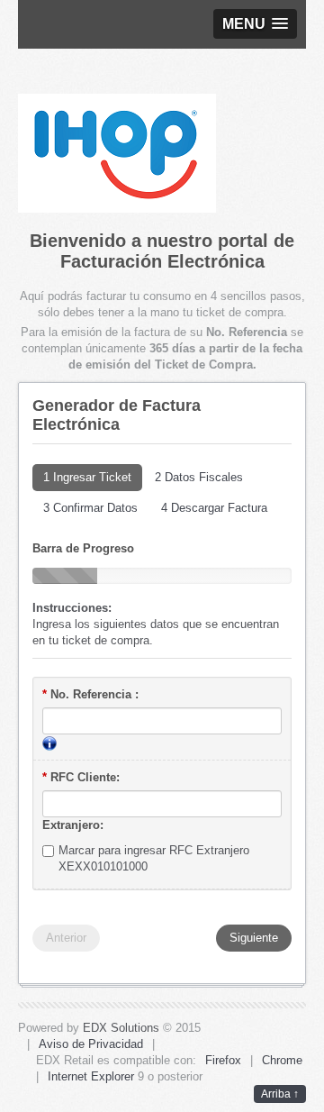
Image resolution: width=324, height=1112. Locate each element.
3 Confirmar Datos (90, 508)
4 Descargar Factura (214, 508)
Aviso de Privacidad (91, 1044)
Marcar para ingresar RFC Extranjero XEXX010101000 (153, 858)
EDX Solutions (121, 1028)
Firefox (223, 1060)
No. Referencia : (90, 694)
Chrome (282, 1060)
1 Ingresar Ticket (87, 477)
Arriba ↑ (280, 1094)
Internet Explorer (91, 1076)
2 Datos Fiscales (199, 477)
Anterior (66, 937)
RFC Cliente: (81, 777)
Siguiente (254, 937)
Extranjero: (73, 825)
